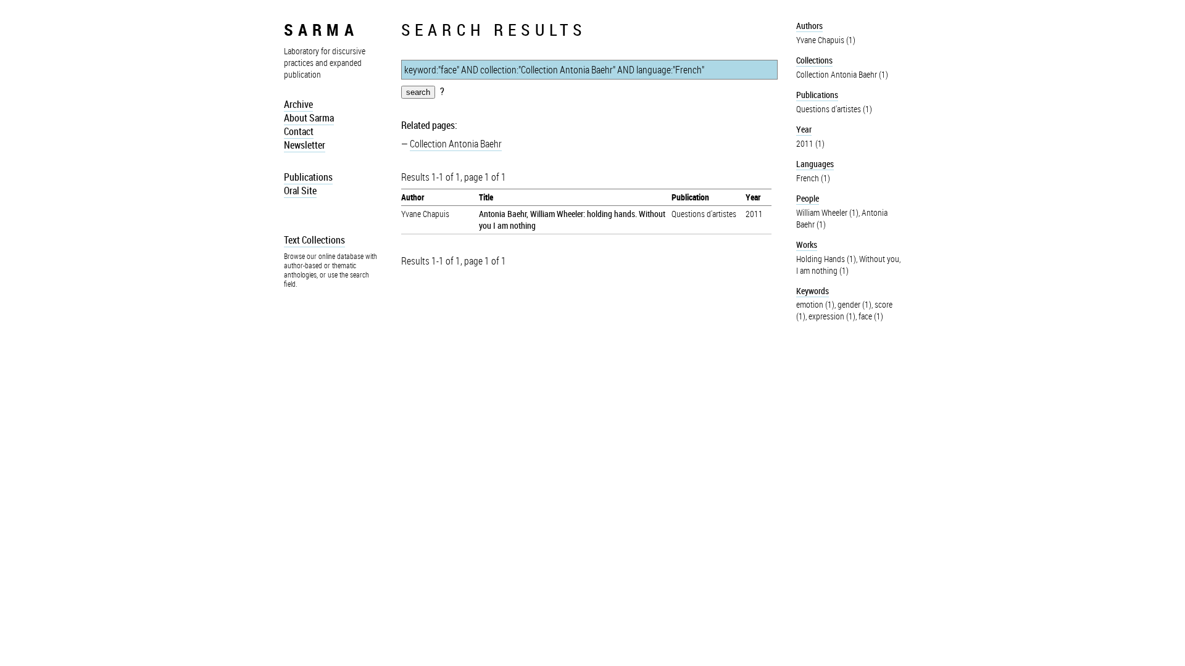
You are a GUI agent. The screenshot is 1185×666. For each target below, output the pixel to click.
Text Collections (314, 240)
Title (486, 197)
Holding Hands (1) (826, 259)
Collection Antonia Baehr (456, 143)
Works (806, 244)
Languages (815, 164)
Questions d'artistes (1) (834, 109)
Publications (308, 177)
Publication (690, 197)
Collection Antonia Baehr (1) (842, 74)
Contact (299, 131)
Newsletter (304, 145)
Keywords (812, 291)
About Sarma (309, 118)
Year (753, 197)
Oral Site (300, 190)
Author (412, 197)
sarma (321, 29)
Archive (298, 104)
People (807, 198)
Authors (809, 25)
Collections (814, 60)
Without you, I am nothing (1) (848, 264)
